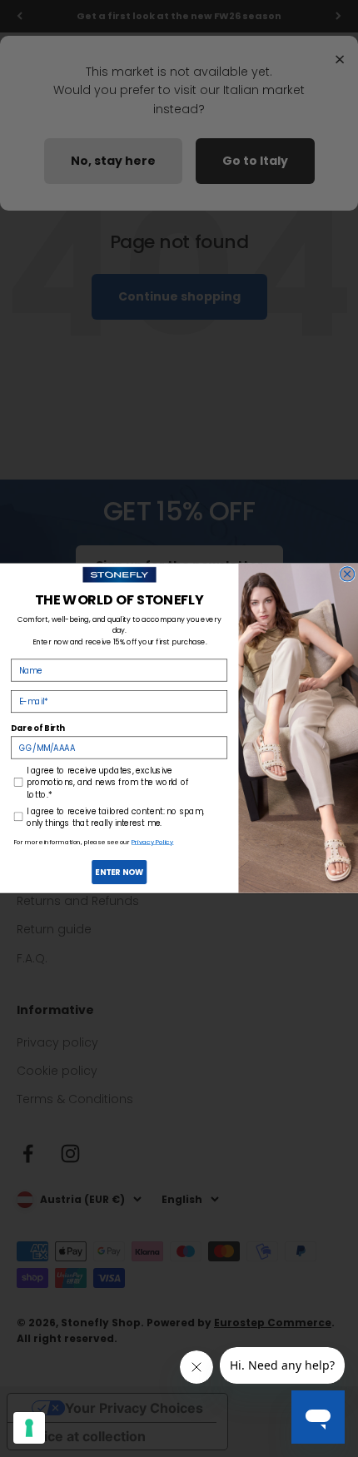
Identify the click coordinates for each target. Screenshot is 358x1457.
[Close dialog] (348, 574)
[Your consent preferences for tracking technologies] (29, 1428)
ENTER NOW (119, 872)
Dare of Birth (37, 728)
